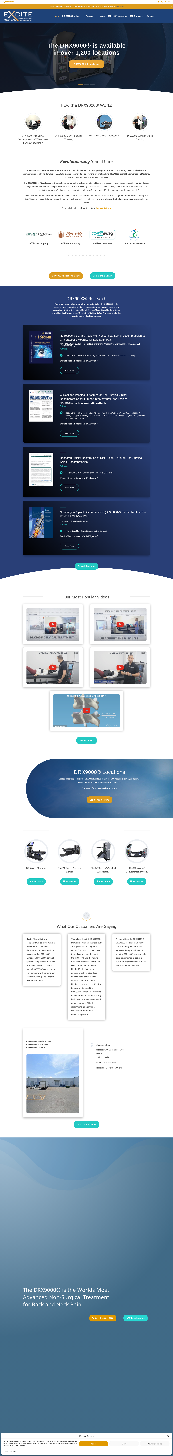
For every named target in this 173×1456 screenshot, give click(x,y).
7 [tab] (90, 255)
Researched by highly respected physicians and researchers (86, 49)
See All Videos (86, 740)
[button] (168, 1436)
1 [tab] (68, 255)
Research (90, 16)
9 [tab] (97, 255)
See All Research (86, 566)
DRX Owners (135, 16)
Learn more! (119, 6)
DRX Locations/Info (136, 1318)
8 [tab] (93, 255)
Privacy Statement (11, 1451)
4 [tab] (79, 255)
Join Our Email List (102, 276)
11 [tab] (104, 255)
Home (56, 16)
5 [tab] (83, 255)
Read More (69, 370)
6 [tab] (86, 255)
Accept (93, 1444)
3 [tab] (75, 255)
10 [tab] (100, 255)
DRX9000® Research (86, 67)
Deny (124, 1444)
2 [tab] (72, 255)
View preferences (155, 1444)
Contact (150, 16)
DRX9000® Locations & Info (66, 276)
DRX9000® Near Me (99, 800)
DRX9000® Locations (117, 16)
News (102, 16)
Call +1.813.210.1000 (104, 1318)
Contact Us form (103, 208)
